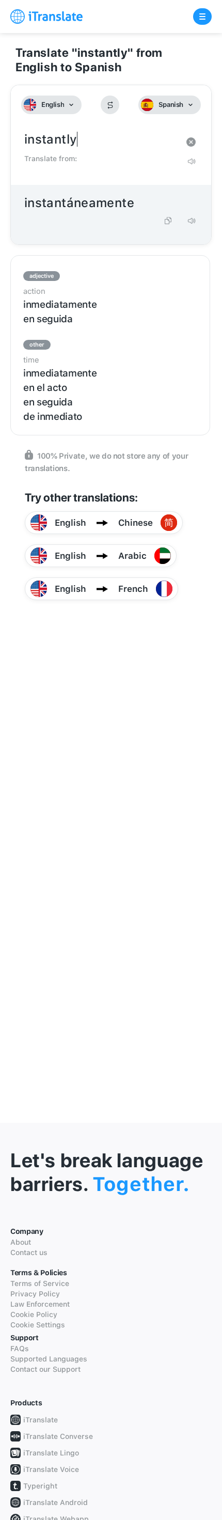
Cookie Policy (33, 1314)
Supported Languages (48, 1359)
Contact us (28, 1252)
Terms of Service (39, 1283)
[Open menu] (202, 16)
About (20, 1242)
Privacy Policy (35, 1294)
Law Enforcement (40, 1304)
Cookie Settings (37, 1325)
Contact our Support (45, 1369)
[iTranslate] (46, 16)
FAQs (19, 1348)
